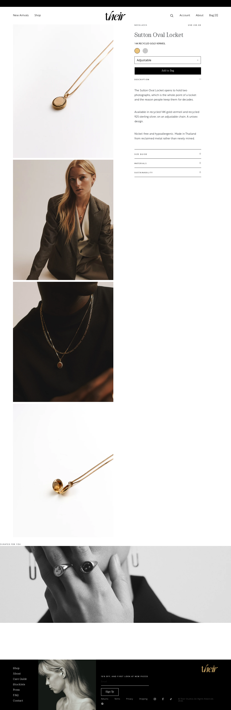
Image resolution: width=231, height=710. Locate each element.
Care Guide (20, 679)
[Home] (209, 668)
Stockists (19, 684)
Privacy (129, 699)
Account (185, 15)
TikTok (171, 699)
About (199, 15)
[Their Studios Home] (115, 15)
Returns (104, 699)
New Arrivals (21, 15)
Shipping (143, 699)
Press (16, 690)
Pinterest (102, 703)
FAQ (15, 695)
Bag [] (213, 15)
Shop (37, 15)
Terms (117, 699)
